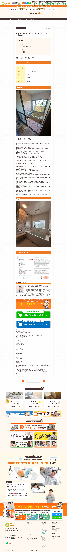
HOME (53, 533)
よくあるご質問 (54, 530)
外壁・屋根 (30, 529)
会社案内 (53, 527)
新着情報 (43, 544)
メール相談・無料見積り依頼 (57, 535)
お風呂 (30, 525)
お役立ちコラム (44, 539)
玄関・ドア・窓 (31, 532)
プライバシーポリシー (14, 550)
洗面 (29, 528)
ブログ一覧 (43, 537)
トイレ (30, 527)
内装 (29, 530)
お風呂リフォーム (30, 540)
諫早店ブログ (44, 541)
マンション (30, 533)
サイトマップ (8, 550)
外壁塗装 (43, 533)
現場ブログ (43, 538)
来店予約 (53, 538)
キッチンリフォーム (31, 539)
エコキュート (44, 531)
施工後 (22, 49)
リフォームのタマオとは (56, 528)
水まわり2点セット (45, 524)
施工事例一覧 (30, 523)
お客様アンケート (24, 51)
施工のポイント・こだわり (28, 48)
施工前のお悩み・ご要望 (28, 46)
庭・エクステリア (31, 531)
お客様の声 (43, 546)
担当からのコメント (27, 52)
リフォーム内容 (24, 43)
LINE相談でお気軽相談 (56, 536)
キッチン (30, 524)
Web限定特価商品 (44, 530)
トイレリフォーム (30, 541)
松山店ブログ (44, 542)
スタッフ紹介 (54, 529)
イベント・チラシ (44, 545)
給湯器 (30, 534)
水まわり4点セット (45, 523)
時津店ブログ (44, 540)
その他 (30, 535)
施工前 (22, 44)
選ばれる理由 (54, 523)
